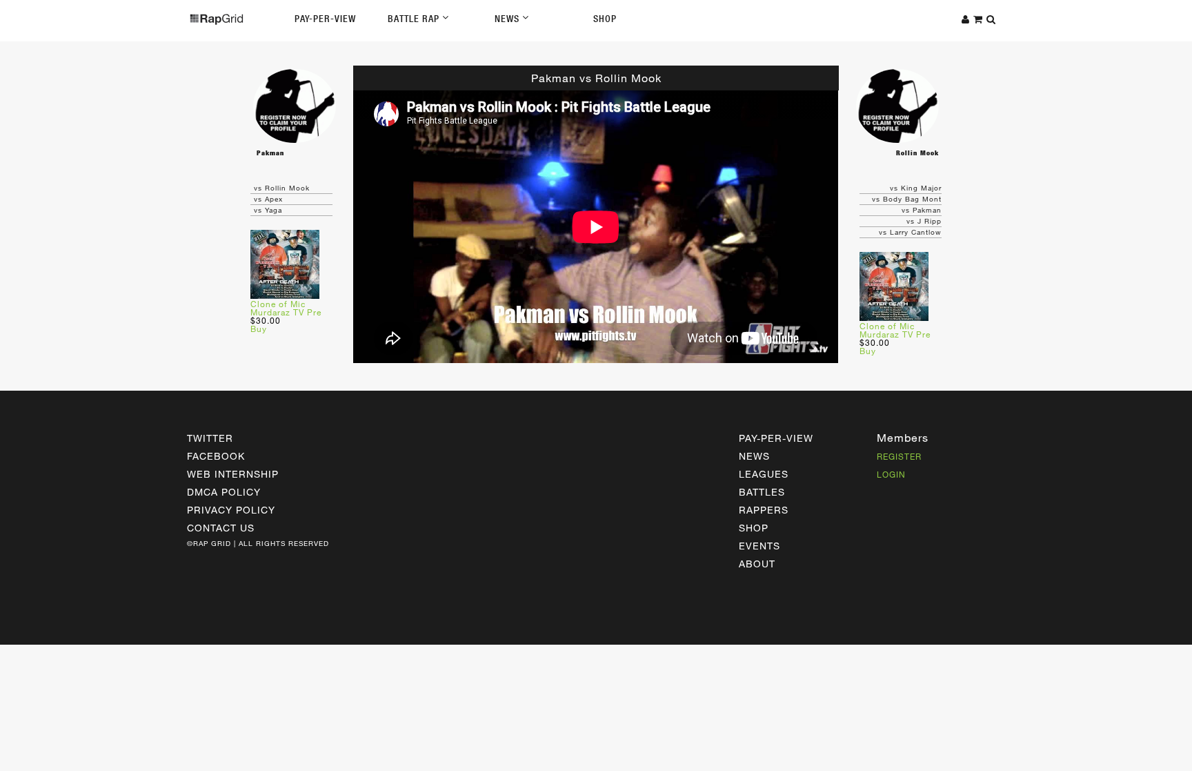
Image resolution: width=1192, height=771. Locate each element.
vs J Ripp (924, 221)
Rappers (763, 510)
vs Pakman (922, 210)
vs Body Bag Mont (907, 199)
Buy (258, 328)
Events (759, 546)
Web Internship (233, 474)
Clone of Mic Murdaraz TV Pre (285, 308)
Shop (605, 18)
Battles (762, 492)
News (508, 18)
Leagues (763, 474)
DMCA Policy (224, 492)
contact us (221, 528)
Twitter (210, 438)
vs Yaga (268, 210)
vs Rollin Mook (282, 188)
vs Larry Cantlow (910, 232)
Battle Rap (415, 18)
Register (899, 456)
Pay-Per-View (325, 18)
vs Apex (268, 199)
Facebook (216, 456)
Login (891, 474)
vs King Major (916, 188)
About (757, 563)
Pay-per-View (776, 438)
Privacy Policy (231, 510)
